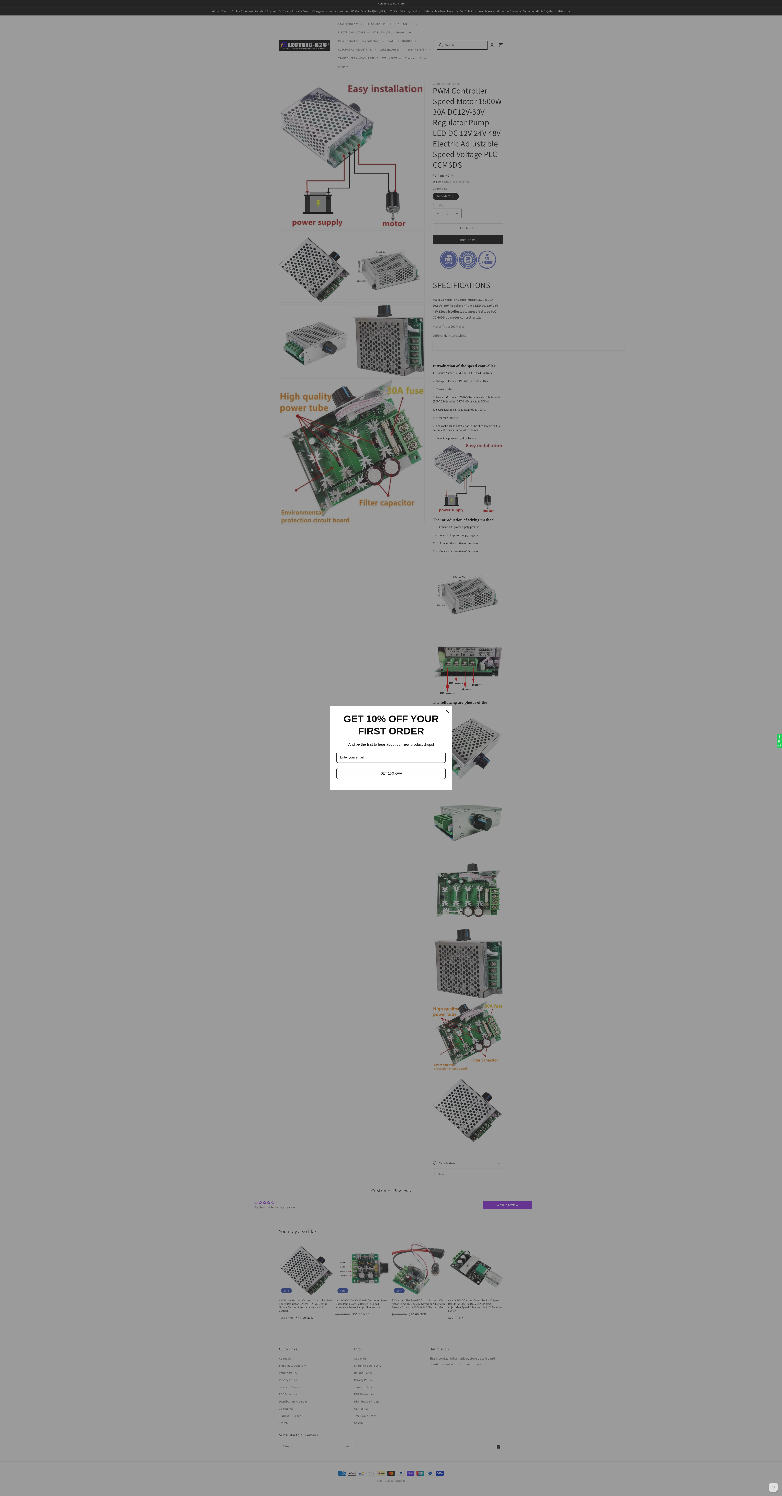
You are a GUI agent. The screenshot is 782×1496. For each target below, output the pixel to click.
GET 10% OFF (391, 773)
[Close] (447, 711)
